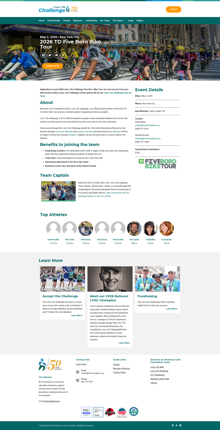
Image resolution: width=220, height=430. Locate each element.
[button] (52, 66)
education (69, 131)
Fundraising (91, 20)
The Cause (118, 20)
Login (130, 20)
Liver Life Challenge (159, 371)
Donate (66, 20)
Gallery (139, 20)
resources (59, 131)
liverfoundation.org (51, 401)
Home (41, 20)
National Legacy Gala (159, 379)
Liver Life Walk (157, 367)
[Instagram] (180, 425)
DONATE (173, 9)
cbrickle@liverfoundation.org (147, 138)
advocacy (117, 131)
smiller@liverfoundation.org (147, 125)
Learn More (76, 315)
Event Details (53, 20)
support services (85, 131)
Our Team (104, 20)
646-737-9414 (87, 382)
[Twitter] (176, 425)
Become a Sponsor (121, 368)
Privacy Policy (119, 372)
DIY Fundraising (157, 375)
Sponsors (78, 20)
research (72, 135)
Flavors (153, 383)
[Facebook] (173, 425)
